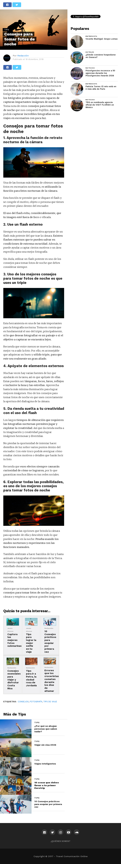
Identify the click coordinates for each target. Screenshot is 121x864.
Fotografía (36, 701)
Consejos (23, 701)
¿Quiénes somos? (60, 841)
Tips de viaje (50, 701)
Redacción (23, 55)
